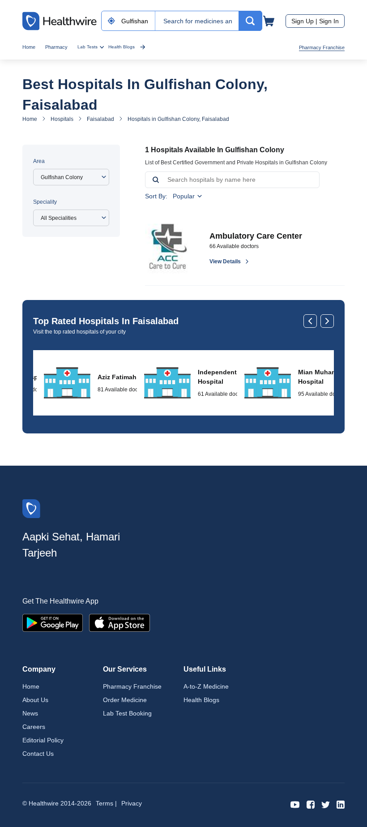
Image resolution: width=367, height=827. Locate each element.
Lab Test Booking (127, 713)
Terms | (106, 803)
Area (39, 161)
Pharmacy (56, 47)
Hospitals (62, 119)
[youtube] (295, 804)
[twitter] (325, 804)
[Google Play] (52, 622)
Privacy (131, 803)
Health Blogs (121, 46)
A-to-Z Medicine (206, 686)
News (30, 713)
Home (28, 47)
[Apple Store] (119, 622)
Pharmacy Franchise (322, 47)
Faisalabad (100, 119)
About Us (35, 699)
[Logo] (31, 508)
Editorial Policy (43, 740)
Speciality (45, 202)
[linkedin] (341, 804)
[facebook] (311, 804)
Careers (33, 726)
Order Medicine (125, 699)
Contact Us (38, 753)
